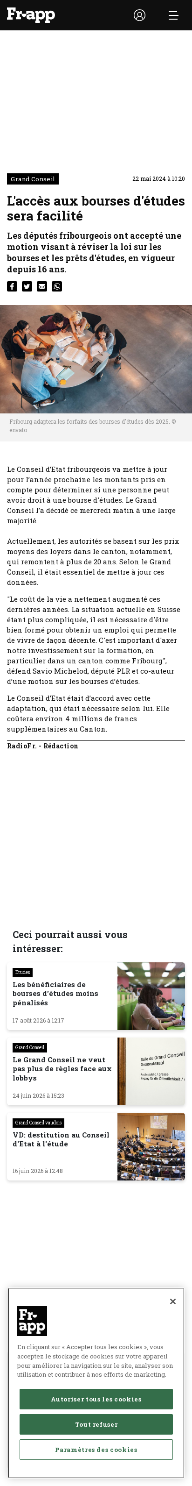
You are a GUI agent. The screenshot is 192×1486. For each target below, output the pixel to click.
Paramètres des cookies (96, 1449)
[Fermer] (173, 1301)
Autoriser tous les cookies (96, 1399)
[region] (96, 1383)
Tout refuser (96, 1424)
